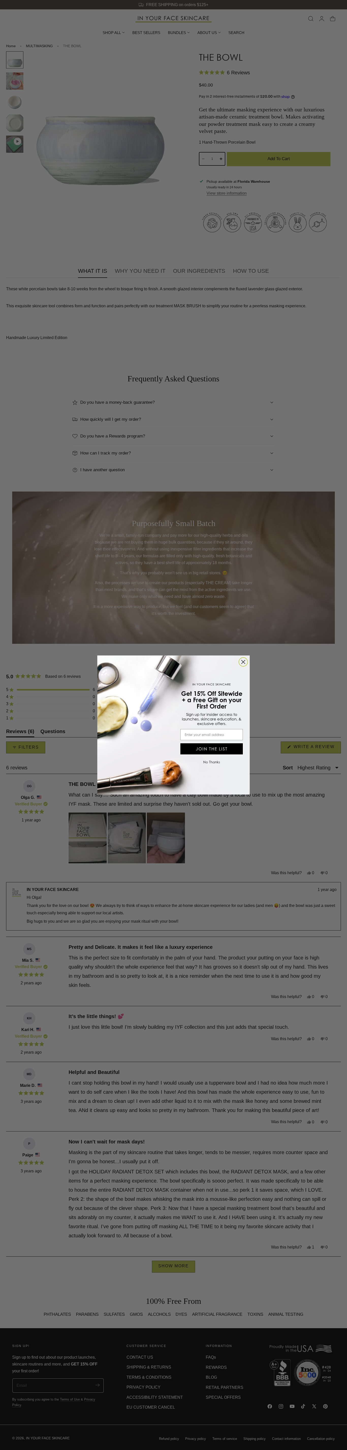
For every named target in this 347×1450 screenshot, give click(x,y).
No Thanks (211, 762)
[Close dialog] (243, 661)
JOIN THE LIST (212, 748)
